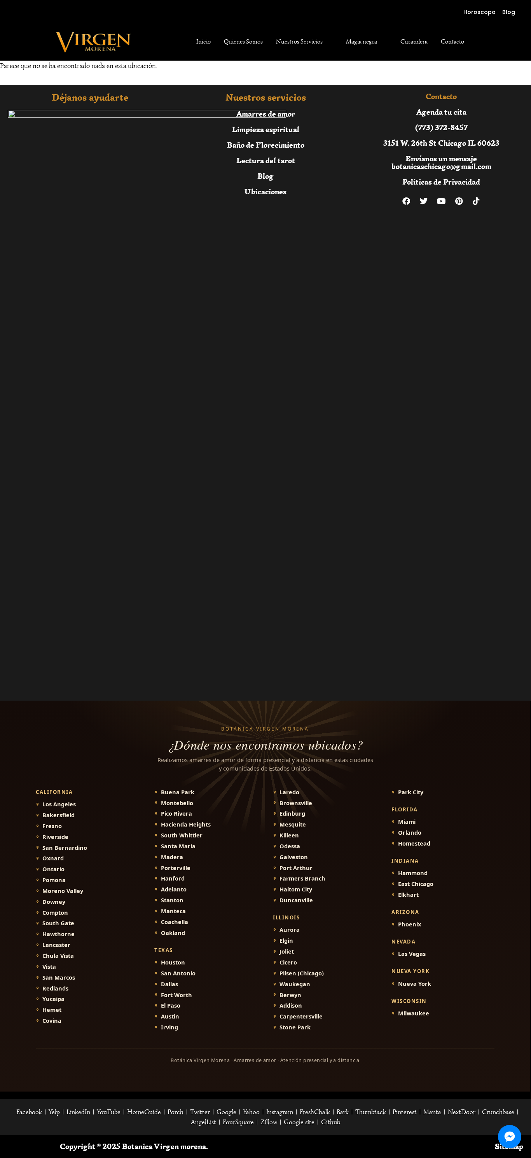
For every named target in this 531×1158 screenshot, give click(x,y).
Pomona (54, 880)
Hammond (413, 873)
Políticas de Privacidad (441, 181)
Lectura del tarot (265, 160)
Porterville (175, 868)
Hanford (173, 878)
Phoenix (409, 924)
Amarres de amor (265, 113)
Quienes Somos (243, 41)
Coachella (174, 922)
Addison (290, 1005)
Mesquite (292, 824)
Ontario (53, 869)
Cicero (288, 962)
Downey (53, 901)
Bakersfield (58, 815)
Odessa (289, 846)
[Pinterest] (458, 201)
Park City (410, 792)
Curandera (414, 41)
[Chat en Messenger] (509, 1136)
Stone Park (295, 1027)
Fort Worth (176, 995)
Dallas (169, 984)
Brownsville (295, 803)
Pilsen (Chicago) (301, 973)
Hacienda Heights (186, 824)
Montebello (177, 803)
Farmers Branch (302, 878)
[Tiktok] (476, 201)
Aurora (289, 929)
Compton (55, 912)
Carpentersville (301, 1016)
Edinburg (292, 813)
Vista (49, 966)
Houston (173, 962)
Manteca (173, 911)
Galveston (293, 857)
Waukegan (294, 984)
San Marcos (58, 977)
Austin (170, 1016)
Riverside (55, 837)
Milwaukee (413, 1013)
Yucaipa (53, 999)
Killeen (289, 835)
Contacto (452, 41)
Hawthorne (58, 934)
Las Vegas (412, 953)
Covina (51, 1020)
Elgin (286, 940)
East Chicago (415, 884)
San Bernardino (64, 847)
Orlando (409, 832)
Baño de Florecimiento (265, 145)
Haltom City (295, 889)
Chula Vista (58, 955)
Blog (265, 176)
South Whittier (182, 835)
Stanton (172, 900)
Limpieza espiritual (265, 129)
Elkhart (408, 894)
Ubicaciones (265, 191)
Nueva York (414, 983)
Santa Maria (178, 846)
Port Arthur (296, 868)
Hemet (51, 1009)
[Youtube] (441, 201)
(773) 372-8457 (441, 127)
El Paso (170, 1005)
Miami (407, 821)
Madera (172, 857)
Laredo (289, 792)
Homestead (414, 843)
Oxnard (53, 858)
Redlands (55, 988)
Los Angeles (59, 804)
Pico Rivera (176, 813)
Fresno (52, 826)
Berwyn (290, 995)
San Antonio (178, 973)
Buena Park (177, 792)
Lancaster (56, 945)
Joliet (286, 951)
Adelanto (174, 889)
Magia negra (361, 41)
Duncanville (296, 900)
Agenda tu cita (441, 111)
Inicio (203, 41)
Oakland (173, 933)
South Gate (58, 923)
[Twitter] (423, 201)
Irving (169, 1027)
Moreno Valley (62, 891)
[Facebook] (406, 201)
